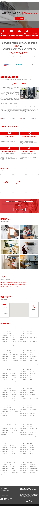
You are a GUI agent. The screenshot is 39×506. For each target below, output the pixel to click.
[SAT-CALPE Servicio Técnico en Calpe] (3, 1)
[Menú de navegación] (37, 1)
